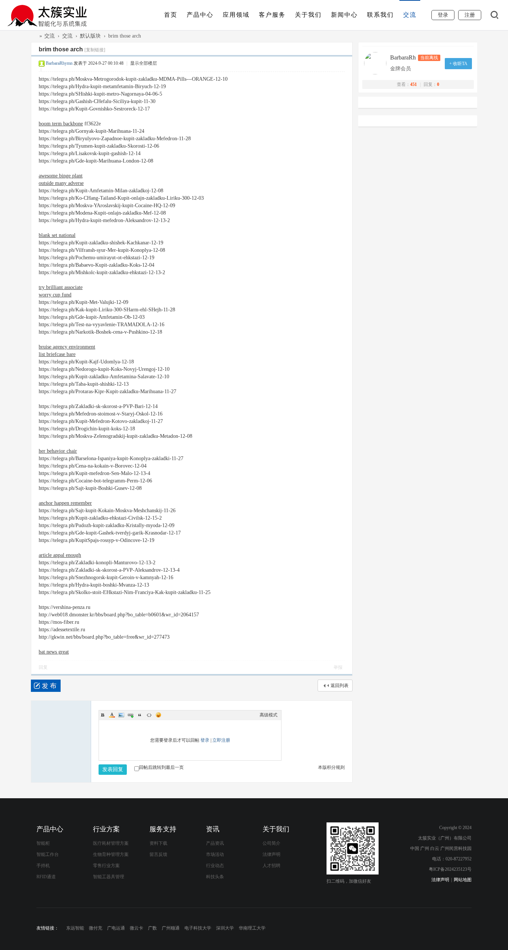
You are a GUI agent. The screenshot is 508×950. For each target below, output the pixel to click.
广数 (152, 928)
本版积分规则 (331, 767)
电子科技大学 (197, 928)
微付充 (95, 928)
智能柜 (43, 843)
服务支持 (162, 829)
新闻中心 (344, 15)
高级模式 (268, 715)
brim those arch (124, 36)
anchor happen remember (65, 503)
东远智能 (75, 928)
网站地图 (463, 879)
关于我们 (308, 15)
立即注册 (221, 740)
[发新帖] (46, 686)
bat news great (54, 652)
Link (130, 715)
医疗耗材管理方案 (111, 843)
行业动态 (215, 865)
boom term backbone (61, 123)
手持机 (43, 865)
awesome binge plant (61, 176)
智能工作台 (47, 854)
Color (112, 715)
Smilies (158, 715)
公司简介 (271, 843)
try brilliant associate (61, 287)
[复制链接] (94, 49)
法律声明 (271, 854)
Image (121, 715)
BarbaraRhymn (59, 63)
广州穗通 (171, 928)
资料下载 (158, 843)
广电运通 (116, 928)
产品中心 (200, 15)
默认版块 (90, 36)
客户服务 (272, 15)
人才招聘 (271, 865)
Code (149, 715)
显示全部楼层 (143, 63)
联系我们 (380, 15)
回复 (43, 667)
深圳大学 (225, 928)
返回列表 (339, 685)
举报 (338, 667)
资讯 (212, 829)
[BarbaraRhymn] (377, 63)
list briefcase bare (57, 354)
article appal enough (60, 555)
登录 (204, 740)
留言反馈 (158, 854)
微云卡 (136, 928)
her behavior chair (58, 451)
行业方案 (106, 829)
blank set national (57, 235)
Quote (140, 715)
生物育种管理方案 (111, 854)
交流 (410, 15)
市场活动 (215, 854)
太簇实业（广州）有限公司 (34, 36)
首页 (170, 15)
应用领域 (236, 15)
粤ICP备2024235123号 (450, 869)
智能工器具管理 (108, 876)
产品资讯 (215, 843)
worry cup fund (55, 295)
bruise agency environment (67, 347)
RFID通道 (46, 876)
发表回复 (112, 769)
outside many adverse (61, 183)
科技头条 (215, 876)
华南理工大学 (252, 928)
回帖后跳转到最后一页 (161, 767)
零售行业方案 (106, 865)
